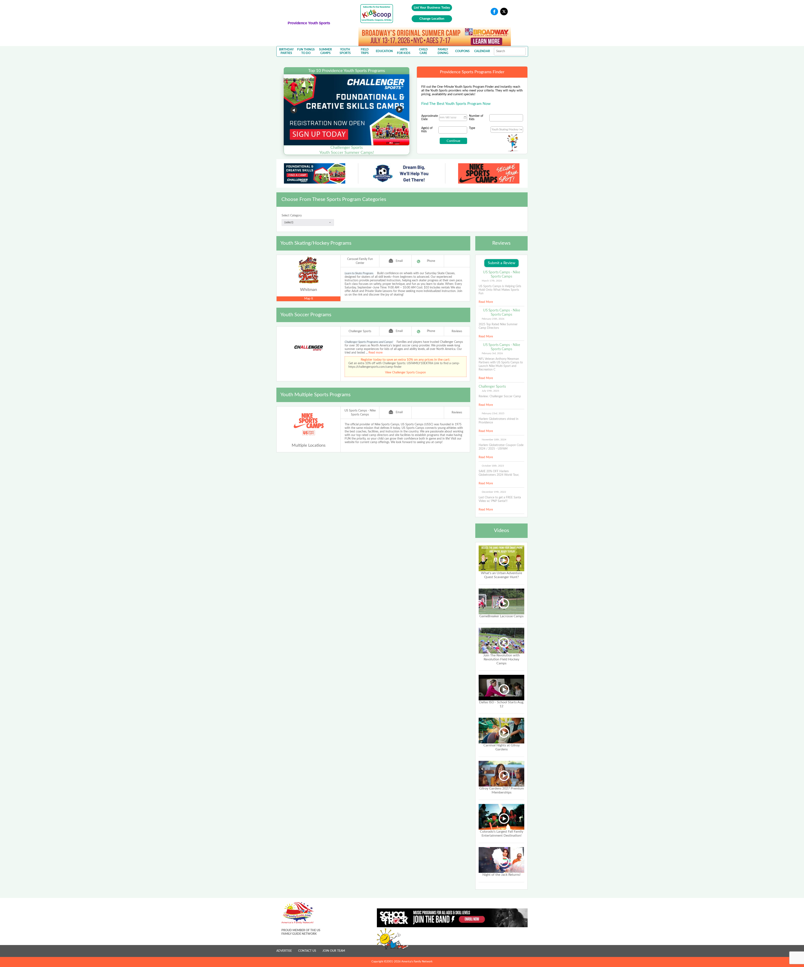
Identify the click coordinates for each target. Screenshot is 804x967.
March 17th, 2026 (492, 280)
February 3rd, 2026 (492, 353)
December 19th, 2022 (494, 492)
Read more (375, 352)
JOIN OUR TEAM (333, 950)
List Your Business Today (432, 7)
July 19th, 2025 (490, 391)
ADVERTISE (284, 950)
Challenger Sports (360, 331)
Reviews (457, 331)
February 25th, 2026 (493, 319)
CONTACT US (307, 950)
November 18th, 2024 (494, 439)
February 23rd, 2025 (493, 413)
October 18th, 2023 (493, 465)
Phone (431, 261)
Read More (486, 302)
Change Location (431, 18)
